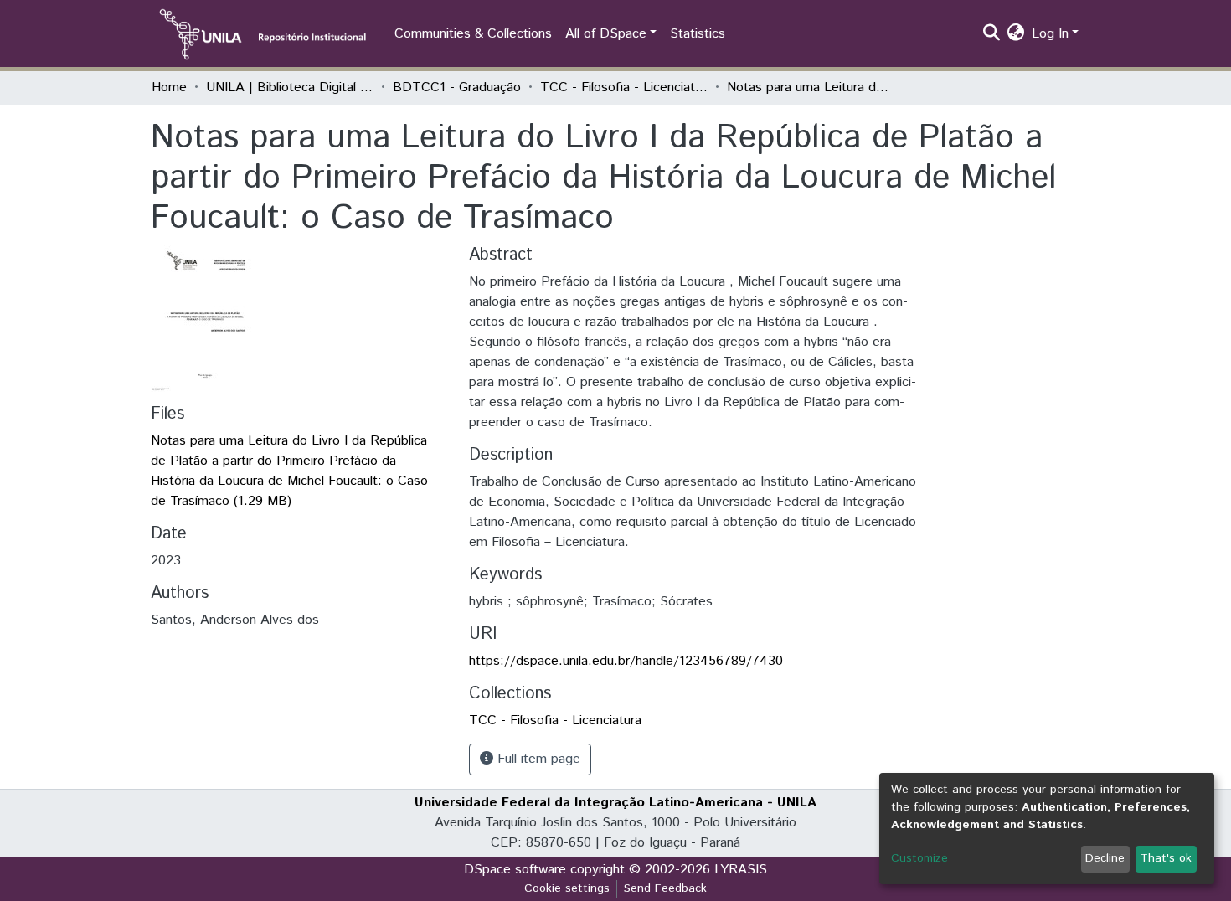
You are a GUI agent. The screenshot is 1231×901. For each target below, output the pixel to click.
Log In (1050, 34)
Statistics (697, 34)
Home (169, 87)
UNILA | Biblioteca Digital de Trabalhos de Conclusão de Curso (289, 87)
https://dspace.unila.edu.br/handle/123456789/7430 (626, 661)
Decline (1105, 858)
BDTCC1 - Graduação (457, 87)
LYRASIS (740, 869)
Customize (919, 858)
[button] (1016, 34)
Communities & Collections (473, 34)
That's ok (1166, 858)
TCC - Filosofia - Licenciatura (624, 87)
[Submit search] (991, 34)
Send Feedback (665, 888)
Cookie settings (567, 888)
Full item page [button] (536, 759)
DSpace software (515, 869)
